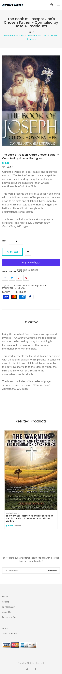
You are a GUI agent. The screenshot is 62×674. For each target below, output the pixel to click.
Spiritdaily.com (8, 607)
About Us (6, 612)
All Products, (28, 285)
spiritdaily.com (12, 513)
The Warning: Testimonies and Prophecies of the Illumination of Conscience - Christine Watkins (29, 518)
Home (29, 32)
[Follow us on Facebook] (5, 278)
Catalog (5, 601)
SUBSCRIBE (52, 570)
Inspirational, (40, 285)
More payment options (27, 270)
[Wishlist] (28, 251)
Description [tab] (31, 321)
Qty (3, 241)
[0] (51, 5)
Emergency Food (9, 617)
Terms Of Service (9, 633)
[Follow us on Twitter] (12, 278)
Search (5, 628)
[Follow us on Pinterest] (26, 278)
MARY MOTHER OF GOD (14, 288)
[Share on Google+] (19, 278)
